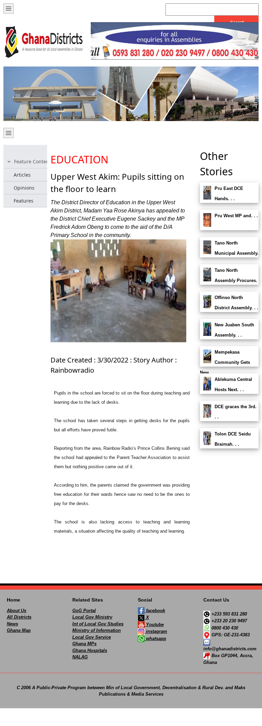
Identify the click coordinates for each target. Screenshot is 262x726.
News (12, 623)
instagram (156, 631)
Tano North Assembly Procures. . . (228, 280)
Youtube (154, 624)
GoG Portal (84, 610)
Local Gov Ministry (92, 617)
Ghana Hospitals (89, 650)
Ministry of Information (96, 630)
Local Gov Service (91, 637)
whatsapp (155, 638)
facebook (155, 610)
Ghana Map (19, 630)
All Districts (19, 617)
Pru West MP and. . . (236, 215)
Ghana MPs (84, 643)
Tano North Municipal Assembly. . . (229, 253)
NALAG (80, 657)
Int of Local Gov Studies (97, 623)
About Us (16, 610)
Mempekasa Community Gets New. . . (225, 362)
